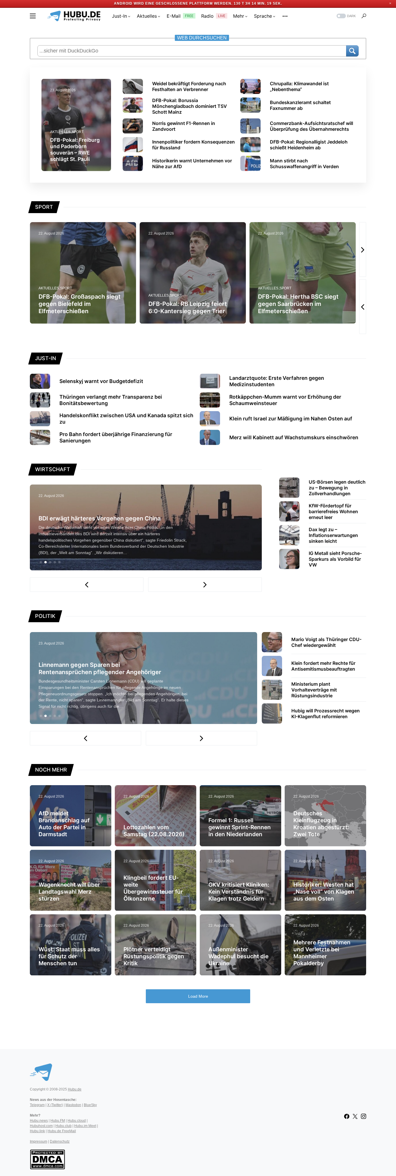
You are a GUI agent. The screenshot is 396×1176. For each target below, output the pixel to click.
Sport (77, 132)
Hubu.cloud (77, 1121)
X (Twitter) (55, 1105)
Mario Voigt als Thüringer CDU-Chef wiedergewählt (326, 642)
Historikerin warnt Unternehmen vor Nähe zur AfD (192, 163)
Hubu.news (39, 1121)
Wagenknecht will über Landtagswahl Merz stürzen (69, 891)
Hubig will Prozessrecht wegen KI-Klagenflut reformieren (325, 713)
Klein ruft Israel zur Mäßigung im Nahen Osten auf (290, 418)
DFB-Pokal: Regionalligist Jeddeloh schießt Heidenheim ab (309, 144)
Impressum (38, 1141)
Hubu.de (74, 1089)
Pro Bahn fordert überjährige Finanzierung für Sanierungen (115, 437)
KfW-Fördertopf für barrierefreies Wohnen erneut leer (333, 511)
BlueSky (90, 1105)
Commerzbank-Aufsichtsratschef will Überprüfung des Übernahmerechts (311, 126)
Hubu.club (63, 1126)
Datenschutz (60, 1141)
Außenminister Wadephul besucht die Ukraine (238, 956)
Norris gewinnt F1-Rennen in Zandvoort (183, 126)
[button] (33, 16)
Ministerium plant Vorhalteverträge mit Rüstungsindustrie (314, 689)
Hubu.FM (57, 1121)
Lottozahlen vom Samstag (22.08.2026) (154, 831)
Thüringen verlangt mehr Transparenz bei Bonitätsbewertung (110, 400)
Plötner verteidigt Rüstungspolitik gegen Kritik (153, 956)
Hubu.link (37, 1131)
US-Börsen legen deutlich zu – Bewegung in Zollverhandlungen (337, 487)
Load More (198, 996)
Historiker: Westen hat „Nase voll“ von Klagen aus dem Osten (323, 891)
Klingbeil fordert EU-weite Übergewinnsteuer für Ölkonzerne (153, 888)
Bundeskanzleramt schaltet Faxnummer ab (300, 105)
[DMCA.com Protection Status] (47, 1159)
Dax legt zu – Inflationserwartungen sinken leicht (333, 535)
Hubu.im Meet (85, 1126)
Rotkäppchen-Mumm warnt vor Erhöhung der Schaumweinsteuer (285, 400)
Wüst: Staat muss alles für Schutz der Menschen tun (69, 956)
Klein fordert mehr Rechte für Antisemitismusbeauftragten (323, 666)
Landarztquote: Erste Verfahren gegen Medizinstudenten (276, 381)
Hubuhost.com (41, 1126)
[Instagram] (363, 1116)
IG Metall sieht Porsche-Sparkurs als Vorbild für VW (335, 559)
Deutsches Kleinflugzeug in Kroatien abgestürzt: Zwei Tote (321, 824)
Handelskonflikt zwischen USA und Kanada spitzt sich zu (126, 418)
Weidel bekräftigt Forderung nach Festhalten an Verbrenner (189, 86)
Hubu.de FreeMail (62, 1131)
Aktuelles (60, 132)
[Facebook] (346, 1116)
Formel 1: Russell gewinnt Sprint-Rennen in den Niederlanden (239, 827)
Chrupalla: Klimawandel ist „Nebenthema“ (299, 86)
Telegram (37, 1105)
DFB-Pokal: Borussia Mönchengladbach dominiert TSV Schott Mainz (189, 106)
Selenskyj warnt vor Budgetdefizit (101, 381)
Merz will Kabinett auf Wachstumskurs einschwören (293, 437)
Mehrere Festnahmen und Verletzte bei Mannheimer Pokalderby (321, 953)
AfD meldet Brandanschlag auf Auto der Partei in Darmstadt (64, 824)
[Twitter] (355, 1116)
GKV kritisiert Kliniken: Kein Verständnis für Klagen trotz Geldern (238, 891)
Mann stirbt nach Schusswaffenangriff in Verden (304, 163)
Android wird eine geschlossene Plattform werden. (173, 3)
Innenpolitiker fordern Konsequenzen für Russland (193, 144)
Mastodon (73, 1105)
